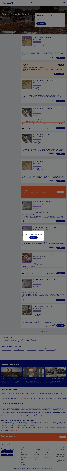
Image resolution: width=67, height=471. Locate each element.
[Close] (42, 232)
